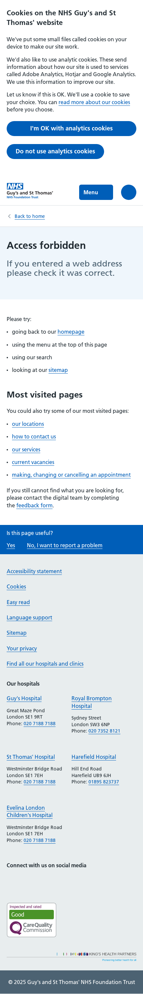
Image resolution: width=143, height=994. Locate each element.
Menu (90, 192)
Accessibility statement (34, 571)
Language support (29, 617)
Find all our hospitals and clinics (45, 663)
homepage (71, 331)
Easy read (18, 602)
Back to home (30, 216)
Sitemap (17, 632)
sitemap (58, 370)
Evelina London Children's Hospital (30, 811)
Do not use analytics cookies (55, 151)
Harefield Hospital (94, 756)
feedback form (34, 505)
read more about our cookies (94, 102)
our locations (28, 423)
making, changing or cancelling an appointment (71, 474)
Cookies (16, 586)
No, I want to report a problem (64, 545)
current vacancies (33, 462)
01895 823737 (103, 782)
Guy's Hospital (24, 698)
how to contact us (34, 436)
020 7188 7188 (40, 724)
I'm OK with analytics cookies (71, 128)
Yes (11, 545)
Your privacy (22, 648)
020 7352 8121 (104, 731)
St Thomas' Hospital (31, 756)
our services (26, 449)
